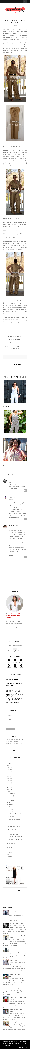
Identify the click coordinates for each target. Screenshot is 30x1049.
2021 (8, 767)
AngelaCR (12, 497)
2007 (8, 852)
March (10, 811)
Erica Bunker (18, 364)
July (9, 802)
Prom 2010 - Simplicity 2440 (15, 813)
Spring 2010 (23, 346)
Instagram (21, 662)
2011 (8, 789)
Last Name (8, 723)
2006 (8, 854)
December (11, 793)
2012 (8, 787)
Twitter (15, 662)
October (11, 796)
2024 (8, 763)
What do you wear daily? (14, 819)
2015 (8, 780)
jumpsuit (10, 346)
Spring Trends (15, 348)
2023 (8, 765)
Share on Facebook (15, 336)
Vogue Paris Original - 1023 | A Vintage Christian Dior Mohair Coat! (17, 962)
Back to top (22, 1047)
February (11, 843)
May (10, 806)
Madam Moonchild (15, 480)
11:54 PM (11, 482)
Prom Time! (11, 816)
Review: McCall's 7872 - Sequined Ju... (14, 464)
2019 (8, 772)
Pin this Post (16, 342)
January (11, 845)
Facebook (9, 662)
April (10, 809)
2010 (8, 791)
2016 (8, 778)
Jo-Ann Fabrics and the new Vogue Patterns (14, 986)
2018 (8, 774)
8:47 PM (11, 528)
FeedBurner (18, 651)
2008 (8, 850)
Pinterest (9, 667)
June (10, 804)
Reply (25, 490)
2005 (8, 856)
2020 (8, 769)
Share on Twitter (16, 339)
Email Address (14, 715)
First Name (8, 719)
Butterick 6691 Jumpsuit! (12, 435)
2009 (8, 848)
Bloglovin (15, 667)
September (11, 798)
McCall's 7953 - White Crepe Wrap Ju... (13, 405)
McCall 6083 (16, 346)
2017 (8, 776)
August (10, 800)
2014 (8, 782)
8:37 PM (11, 499)
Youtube (21, 667)
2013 (8, 785)
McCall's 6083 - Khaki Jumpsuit (16, 827)
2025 (8, 761)
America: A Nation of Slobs (16, 923)
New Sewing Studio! (14, 1022)
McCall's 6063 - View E (14, 146)
